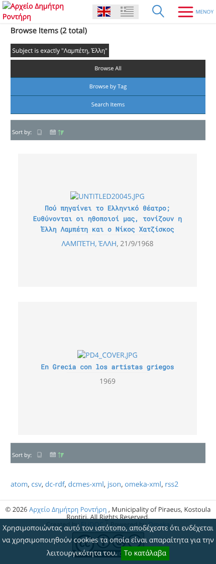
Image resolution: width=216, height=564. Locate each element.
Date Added (57, 132)
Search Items (108, 104)
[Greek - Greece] (127, 12)
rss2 (171, 484)
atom (19, 484)
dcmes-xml (86, 484)
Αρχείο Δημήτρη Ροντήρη (67, 509)
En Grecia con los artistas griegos (107, 366)
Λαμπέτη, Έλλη (89, 244)
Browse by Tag (108, 86)
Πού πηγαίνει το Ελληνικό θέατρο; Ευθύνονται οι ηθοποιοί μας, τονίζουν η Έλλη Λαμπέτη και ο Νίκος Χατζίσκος (107, 218)
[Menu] (191, 12)
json (114, 484)
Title (40, 132)
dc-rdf (55, 484)
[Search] (158, 11)
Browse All (108, 68)
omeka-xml (143, 484)
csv (36, 484)
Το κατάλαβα (145, 553)
